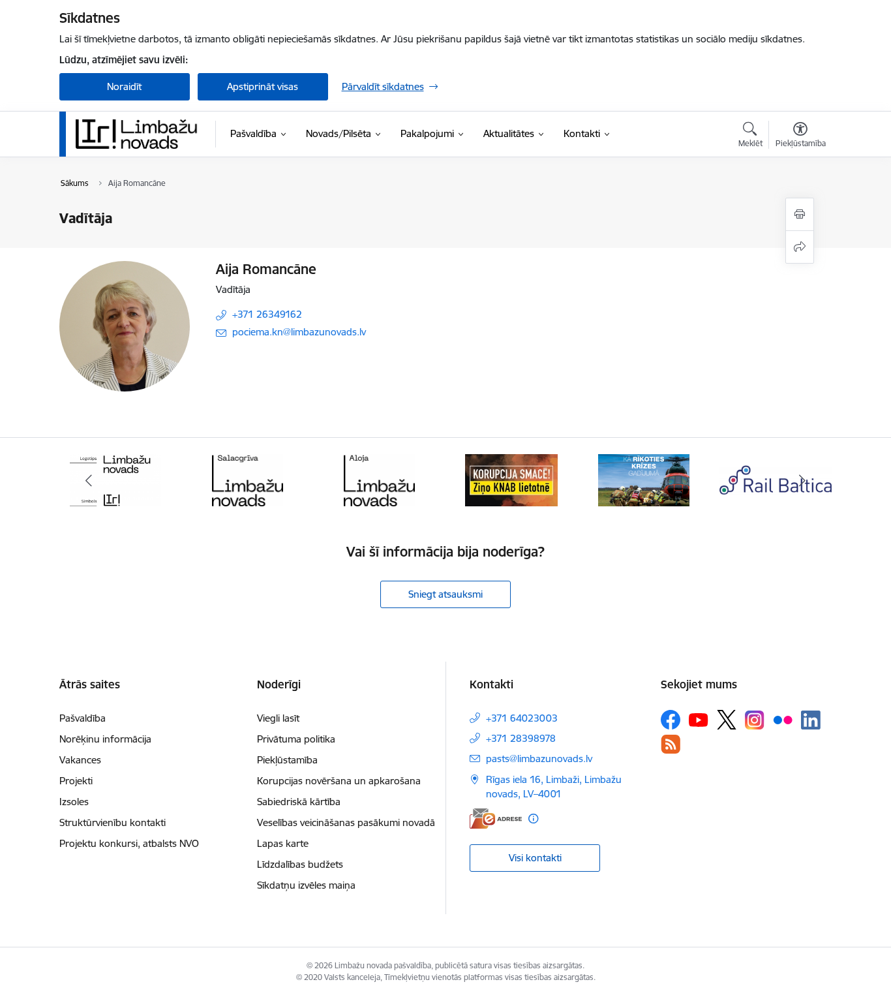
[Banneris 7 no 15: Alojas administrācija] (379, 479)
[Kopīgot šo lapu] (799, 247)
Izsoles (74, 801)
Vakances (80, 760)
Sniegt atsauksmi (445, 594)
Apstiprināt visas (262, 86)
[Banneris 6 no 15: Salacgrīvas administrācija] (247, 479)
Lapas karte (283, 843)
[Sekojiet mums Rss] (670, 744)
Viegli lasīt (278, 718)
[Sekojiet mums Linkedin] (811, 720)
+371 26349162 (267, 314)
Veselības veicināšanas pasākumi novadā (346, 822)
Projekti (76, 781)
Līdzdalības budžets (300, 864)
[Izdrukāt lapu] (799, 214)
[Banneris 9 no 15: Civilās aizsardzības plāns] (643, 479)
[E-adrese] (496, 818)
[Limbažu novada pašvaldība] (141, 133)
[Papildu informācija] (533, 818)
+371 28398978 (521, 738)
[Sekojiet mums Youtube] (698, 719)
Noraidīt (124, 86)
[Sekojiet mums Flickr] (783, 719)
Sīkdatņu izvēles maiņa (306, 885)
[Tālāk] (802, 480)
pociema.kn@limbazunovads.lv (299, 332)
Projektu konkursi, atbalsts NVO (129, 843)
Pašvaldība (82, 718)
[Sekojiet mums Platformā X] (726, 719)
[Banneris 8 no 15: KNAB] (511, 479)
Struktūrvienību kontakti (112, 822)
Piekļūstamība (287, 760)
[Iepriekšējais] (89, 480)
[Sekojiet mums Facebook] (670, 719)
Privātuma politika (296, 739)
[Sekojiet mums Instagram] (754, 720)
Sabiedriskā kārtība (298, 801)
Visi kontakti (535, 857)
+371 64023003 (522, 718)
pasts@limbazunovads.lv (539, 758)
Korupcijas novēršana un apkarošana (339, 781)
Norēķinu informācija (105, 739)
